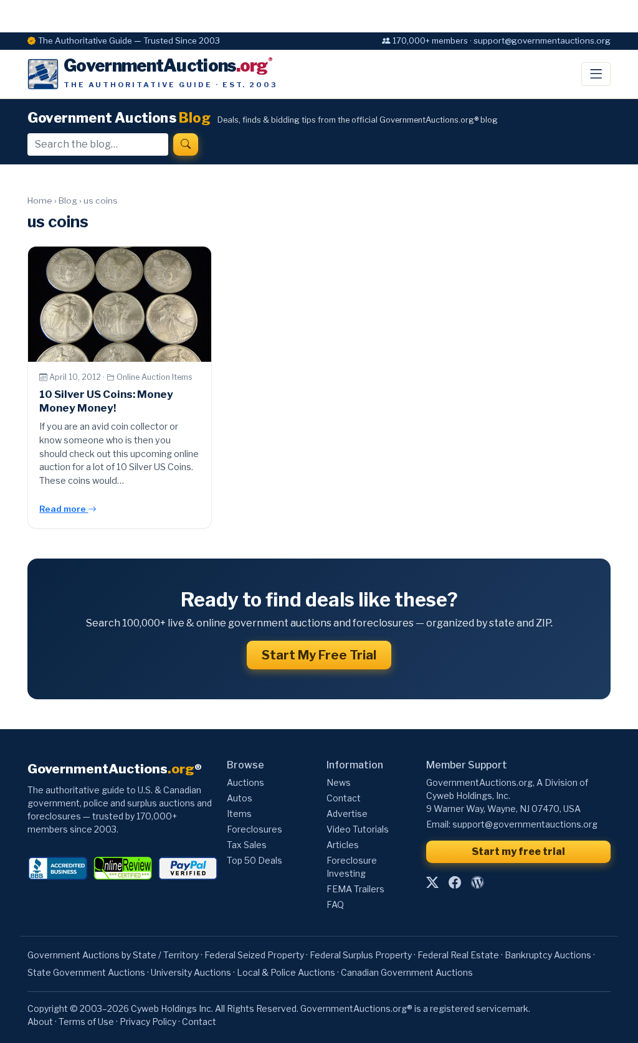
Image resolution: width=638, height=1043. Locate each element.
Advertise (347, 813)
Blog (68, 200)
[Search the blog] (185, 144)
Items (239, 813)
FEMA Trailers (355, 889)
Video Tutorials (357, 829)
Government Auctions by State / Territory (113, 955)
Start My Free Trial (319, 655)
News (338, 782)
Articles (342, 844)
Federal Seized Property (254, 955)
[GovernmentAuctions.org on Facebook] (455, 882)
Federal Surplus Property (361, 955)
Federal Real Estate (458, 955)
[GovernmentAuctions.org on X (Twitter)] (432, 882)
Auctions (245, 782)
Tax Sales (247, 844)
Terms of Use (86, 1021)
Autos (239, 798)
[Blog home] (477, 882)
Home (39, 200)
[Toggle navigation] (596, 74)
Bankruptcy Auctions (548, 955)
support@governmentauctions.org (525, 824)
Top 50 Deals (254, 860)
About (40, 1021)
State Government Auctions (86, 972)
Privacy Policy (148, 1021)
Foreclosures (254, 829)
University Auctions (191, 972)
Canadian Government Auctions (407, 972)
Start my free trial (518, 851)
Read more (63, 509)
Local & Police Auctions (286, 972)
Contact (343, 798)
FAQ (335, 904)
